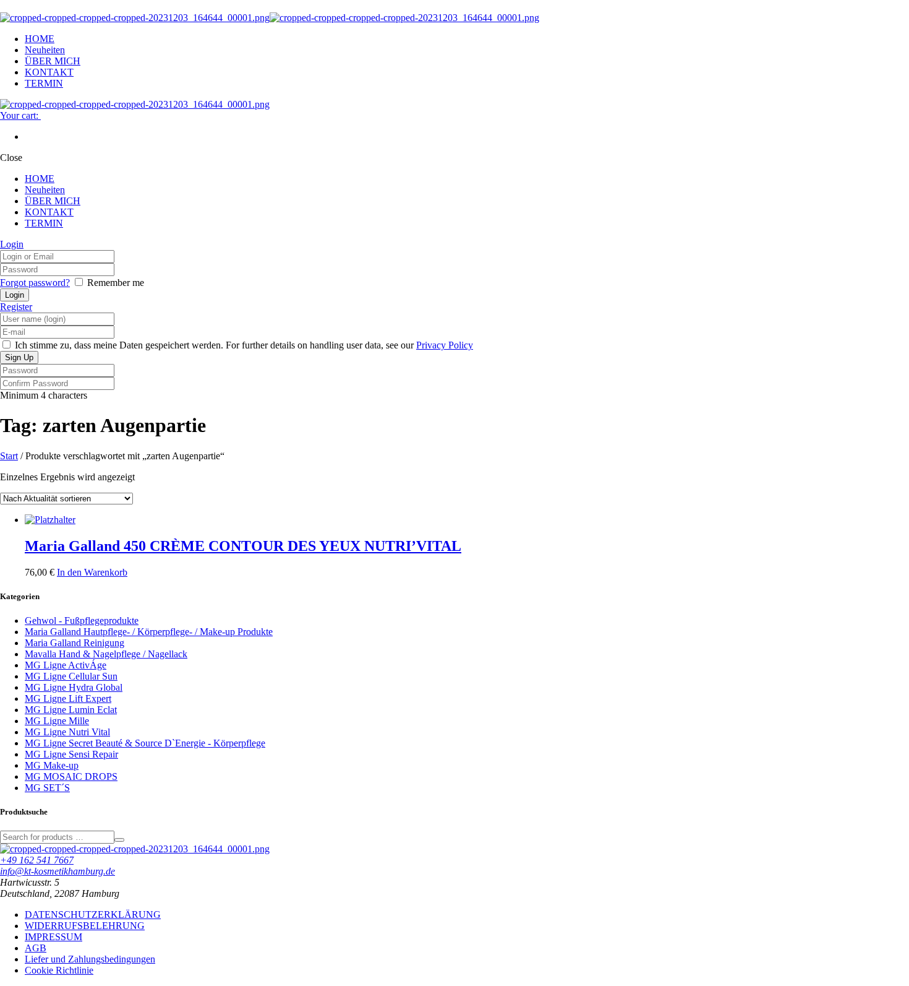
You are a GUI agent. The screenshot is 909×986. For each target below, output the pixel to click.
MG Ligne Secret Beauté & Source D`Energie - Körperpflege (145, 743)
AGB (35, 948)
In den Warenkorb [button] (92, 572)
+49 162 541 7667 (37, 860)
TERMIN (44, 83)
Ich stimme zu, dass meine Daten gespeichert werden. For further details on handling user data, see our (242, 345)
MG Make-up (52, 765)
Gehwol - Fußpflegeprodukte (82, 620)
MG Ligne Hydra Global (73, 687)
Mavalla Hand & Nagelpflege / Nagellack (106, 654)
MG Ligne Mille (57, 721)
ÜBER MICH (52, 61)
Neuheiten (45, 50)
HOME (39, 38)
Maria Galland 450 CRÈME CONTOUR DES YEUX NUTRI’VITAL (243, 546)
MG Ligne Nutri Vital (67, 732)
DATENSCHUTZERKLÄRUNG (93, 914)
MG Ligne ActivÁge (65, 665)
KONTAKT (49, 72)
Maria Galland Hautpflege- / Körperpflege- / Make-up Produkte (149, 631)
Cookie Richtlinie (59, 970)
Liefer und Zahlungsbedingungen (90, 959)
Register (16, 306)
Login (11, 244)
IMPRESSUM (53, 937)
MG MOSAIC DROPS (71, 776)
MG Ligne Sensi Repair (71, 754)
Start (9, 456)
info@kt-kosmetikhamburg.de (57, 871)
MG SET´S (47, 787)
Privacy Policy (444, 345)
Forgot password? (35, 282)
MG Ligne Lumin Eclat (71, 709)
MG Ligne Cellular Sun (71, 676)
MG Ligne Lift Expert (68, 698)
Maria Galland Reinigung (74, 643)
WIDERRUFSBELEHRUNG (85, 925)
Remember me (115, 282)
